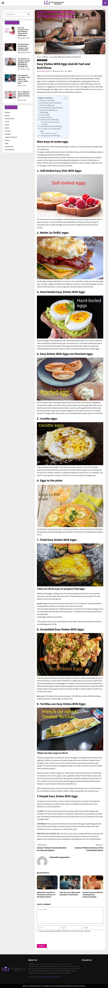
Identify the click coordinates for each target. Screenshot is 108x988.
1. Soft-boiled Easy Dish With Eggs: (50, 103)
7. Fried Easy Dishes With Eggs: (49, 119)
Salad (6, 143)
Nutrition (44, 60)
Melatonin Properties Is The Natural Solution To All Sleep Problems (46, 894)
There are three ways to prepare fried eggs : (51, 123)
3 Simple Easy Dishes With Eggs (50, 135)
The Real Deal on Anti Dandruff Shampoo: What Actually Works (23, 47)
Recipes (7, 140)
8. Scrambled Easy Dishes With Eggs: (51, 126)
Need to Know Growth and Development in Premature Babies (93, 894)
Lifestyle (7, 131)
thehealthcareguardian (44, 71)
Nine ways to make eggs (47, 100)
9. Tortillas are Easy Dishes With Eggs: (50, 130)
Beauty (7, 115)
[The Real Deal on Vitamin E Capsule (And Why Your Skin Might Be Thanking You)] (10, 61)
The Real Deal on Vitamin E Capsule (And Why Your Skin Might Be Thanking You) (24, 62)
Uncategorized (9, 149)
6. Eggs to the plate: (46, 117)
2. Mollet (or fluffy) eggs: (47, 105)
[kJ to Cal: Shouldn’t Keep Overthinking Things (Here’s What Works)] (10, 30)
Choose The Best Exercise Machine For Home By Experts (51, 849)
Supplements (9, 146)
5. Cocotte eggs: (45, 115)
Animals (7, 112)
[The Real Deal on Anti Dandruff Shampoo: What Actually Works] (10, 47)
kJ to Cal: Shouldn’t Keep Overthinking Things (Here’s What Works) (23, 31)
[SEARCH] (28, 14)
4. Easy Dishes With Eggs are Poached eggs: (48, 111)
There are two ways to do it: (49, 133)
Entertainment (9, 118)
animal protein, (88, 76)
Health (39, 60)
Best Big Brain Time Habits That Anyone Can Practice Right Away (24, 79)
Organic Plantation (11, 137)
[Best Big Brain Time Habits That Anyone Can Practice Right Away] (10, 78)
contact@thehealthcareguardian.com (48, 977)
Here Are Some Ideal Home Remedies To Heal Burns (70, 893)
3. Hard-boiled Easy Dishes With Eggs (51, 108)
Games (7, 125)
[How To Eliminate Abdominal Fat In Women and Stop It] (10, 95)
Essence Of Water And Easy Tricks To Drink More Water (89, 849)
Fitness (7, 121)
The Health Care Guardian (78, 986)
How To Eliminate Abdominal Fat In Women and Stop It (24, 95)
